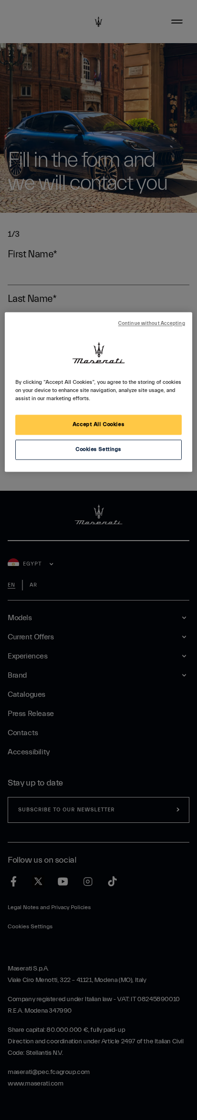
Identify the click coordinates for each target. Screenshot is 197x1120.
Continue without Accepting (151, 323)
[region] (98, 392)
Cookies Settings (98, 450)
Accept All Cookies (98, 425)
